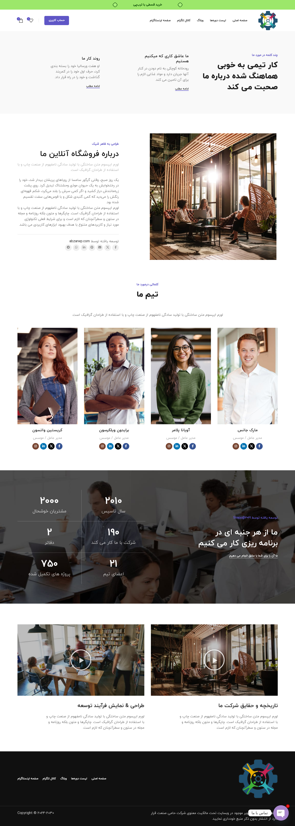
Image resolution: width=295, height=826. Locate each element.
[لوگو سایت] (268, 20)
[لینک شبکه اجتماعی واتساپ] (76, 247)
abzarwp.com (79, 241)
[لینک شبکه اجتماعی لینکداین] (84, 247)
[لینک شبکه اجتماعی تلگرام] (68, 247)
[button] (214, 660)
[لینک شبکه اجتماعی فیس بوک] (115, 247)
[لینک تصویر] (258, 778)
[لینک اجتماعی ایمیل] (100, 247)
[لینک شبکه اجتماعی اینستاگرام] (236, 446)
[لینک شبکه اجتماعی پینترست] (92, 247)
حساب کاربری (57, 20)
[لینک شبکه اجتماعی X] (107, 247)
